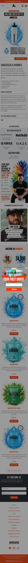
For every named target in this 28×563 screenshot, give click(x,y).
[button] (14, 289)
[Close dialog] (26, 268)
